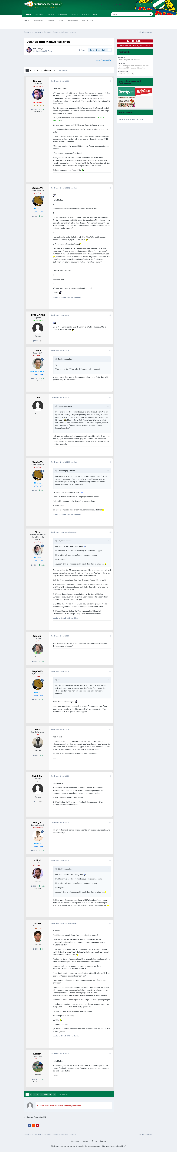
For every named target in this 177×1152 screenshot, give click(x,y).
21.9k (35, 886)
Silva (37, 532)
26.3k (42, 378)
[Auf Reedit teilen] (33, 1125)
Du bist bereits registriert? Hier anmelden (117, 5)
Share (82, 50)
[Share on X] (25, 1125)
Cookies (103, 1141)
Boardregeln (77, 153)
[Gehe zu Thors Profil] (37, 742)
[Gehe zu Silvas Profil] (37, 550)
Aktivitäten (39, 14)
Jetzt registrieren (144, 5)
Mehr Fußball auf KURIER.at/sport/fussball (135, 45)
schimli (37, 860)
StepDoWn (37, 188)
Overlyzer (85, 14)
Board (28, 14)
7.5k (42, 661)
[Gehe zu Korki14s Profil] (37, 1066)
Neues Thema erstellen (104, 60)
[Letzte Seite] (54, 70)
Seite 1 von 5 (64, 70)
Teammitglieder (72, 20)
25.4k (42, 109)
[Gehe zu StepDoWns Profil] (37, 201)
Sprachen (75, 1141)
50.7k (35, 378)
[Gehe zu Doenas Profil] (37, 363)
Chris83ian (37, 776)
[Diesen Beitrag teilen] (110, 81)
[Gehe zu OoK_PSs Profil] (37, 835)
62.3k (42, 565)
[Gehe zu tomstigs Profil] (37, 649)
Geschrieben (60, 81)
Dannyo (40, 48)
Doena (37, 350)
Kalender (51, 20)
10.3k (42, 886)
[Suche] (150, 14)
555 (36, 341)
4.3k (36, 755)
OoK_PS (37, 822)
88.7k (35, 850)
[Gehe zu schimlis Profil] (37, 873)
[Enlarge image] (83, 170)
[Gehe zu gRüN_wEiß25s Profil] (37, 328)
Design (85, 1141)
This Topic (141, 14)
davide (37, 923)
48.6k (35, 565)
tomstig (37, 636)
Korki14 (37, 1053)
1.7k (42, 1079)
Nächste (47, 70)
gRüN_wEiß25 (37, 315)
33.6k (35, 109)
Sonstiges (50, 14)
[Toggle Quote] (56, 359)
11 (36, 802)
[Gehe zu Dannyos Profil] (29, 50)
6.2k (35, 661)
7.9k (41, 216)
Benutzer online (87, 20)
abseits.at (74, 14)
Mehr (95, 14)
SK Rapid (48, 51)
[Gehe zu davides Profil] (37, 936)
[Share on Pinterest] (37, 1125)
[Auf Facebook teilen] (29, 1125)
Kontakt (94, 1141)
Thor (37, 729)
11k (35, 216)
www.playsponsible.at (114, 1146)
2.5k (36, 949)
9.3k (35, 1079)
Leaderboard (62, 14)
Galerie (60, 20)
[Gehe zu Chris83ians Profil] (37, 789)
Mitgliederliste (38, 20)
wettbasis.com (123, 71)
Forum (26, 20)
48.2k (42, 850)
